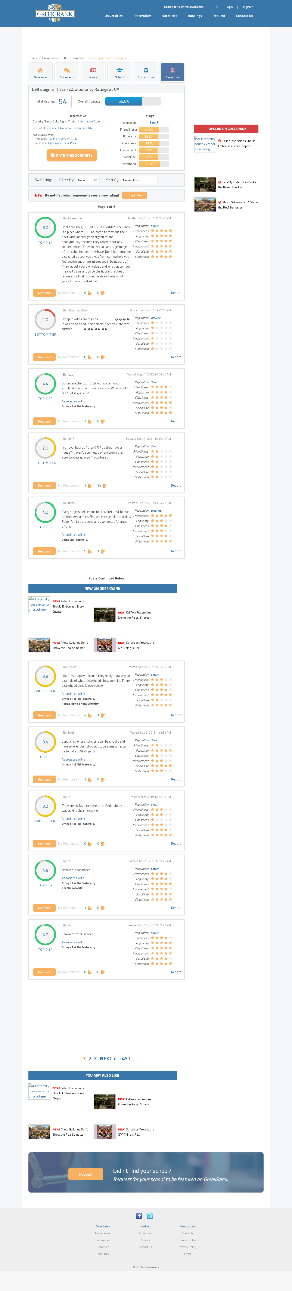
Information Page (89, 121)
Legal (187, 1253)
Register (247, 6)
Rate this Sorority (74, 155)
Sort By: (112, 180)
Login (229, 6)
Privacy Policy (187, 1247)
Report (176, 292)
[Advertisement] (106, 1014)
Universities (114, 15)
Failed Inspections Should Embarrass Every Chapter (68, 606)
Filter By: (66, 180)
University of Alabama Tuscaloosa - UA (67, 128)
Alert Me (134, 195)
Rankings (195, 15)
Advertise (145, 1233)
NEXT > (108, 1058)
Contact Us (244, 15)
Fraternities (142, 15)
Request (219, 15)
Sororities (169, 15)
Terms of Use (187, 1240)
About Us (187, 1233)
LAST (125, 1058)
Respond (44, 292)
